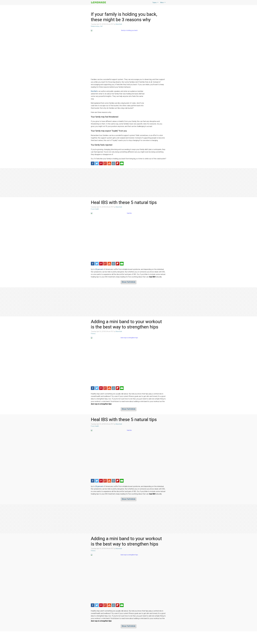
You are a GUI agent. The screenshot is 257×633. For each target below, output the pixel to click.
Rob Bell (94, 91)
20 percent (99, 269)
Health (97, 209)
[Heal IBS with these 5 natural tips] (128, 236)
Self (101, 26)
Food (92, 209)
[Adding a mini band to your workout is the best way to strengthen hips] (128, 361)
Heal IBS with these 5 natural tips (124, 202)
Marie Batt (119, 24)
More (162, 2)
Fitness (93, 333)
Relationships (95, 26)
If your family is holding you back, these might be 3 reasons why (124, 17)
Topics (154, 2)
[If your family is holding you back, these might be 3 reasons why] (128, 54)
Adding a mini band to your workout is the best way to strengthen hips (126, 324)
